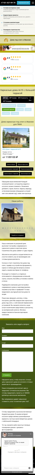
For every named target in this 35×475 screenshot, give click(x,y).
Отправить (6, 375)
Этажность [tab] (24, 98)
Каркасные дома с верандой (10, 169)
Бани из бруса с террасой (11, 173)
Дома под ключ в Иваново (20, 40)
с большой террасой (8, 109)
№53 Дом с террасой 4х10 (12, 149)
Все (30, 100)
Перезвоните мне (23, 3)
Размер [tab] (14, 98)
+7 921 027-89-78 (8, 3)
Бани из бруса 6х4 (26, 173)
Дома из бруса (11, 164)
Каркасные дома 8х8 (26, 169)
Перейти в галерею (17, 235)
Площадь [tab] (8, 101)
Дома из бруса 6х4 (23, 164)
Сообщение (5, 350)
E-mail (3, 343)
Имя (3, 328)
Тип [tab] (6, 98)
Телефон (4, 335)
